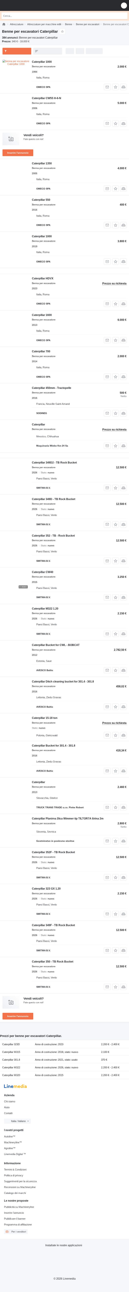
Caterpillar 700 (41, 351)
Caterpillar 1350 (42, 163)
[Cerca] (124, 15)
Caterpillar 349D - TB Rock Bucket (53, 499)
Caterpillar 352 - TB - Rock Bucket (53, 535)
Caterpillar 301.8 (11, 1059)
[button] (124, 5)
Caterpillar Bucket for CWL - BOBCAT (56, 645)
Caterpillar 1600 (42, 315)
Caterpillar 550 (41, 199)
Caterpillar (38, 424)
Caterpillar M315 (11, 1052)
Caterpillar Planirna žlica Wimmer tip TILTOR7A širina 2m (67, 818)
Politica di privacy (13, 1175)
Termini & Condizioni (15, 1169)
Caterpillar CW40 (42, 572)
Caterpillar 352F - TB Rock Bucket (53, 852)
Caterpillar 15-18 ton (44, 718)
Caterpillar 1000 (42, 61)
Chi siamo (9, 1101)
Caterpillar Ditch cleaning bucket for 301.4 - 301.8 (63, 681)
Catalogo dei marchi (15, 1193)
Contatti (8, 1113)
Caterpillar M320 (11, 1075)
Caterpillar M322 (11, 1067)
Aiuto (7, 1107)
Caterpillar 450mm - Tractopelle (51, 388)
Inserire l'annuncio (18, 152)
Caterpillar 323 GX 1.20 (46, 888)
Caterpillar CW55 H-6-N (46, 98)
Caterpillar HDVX (42, 278)
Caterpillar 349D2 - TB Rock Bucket (54, 462)
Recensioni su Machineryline (20, 1187)
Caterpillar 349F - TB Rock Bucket (53, 925)
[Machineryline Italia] (23, 5)
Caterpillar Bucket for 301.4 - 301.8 (53, 745)
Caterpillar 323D (11, 1044)
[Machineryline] (4, 24)
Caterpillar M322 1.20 (45, 608)
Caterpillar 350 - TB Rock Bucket (52, 961)
